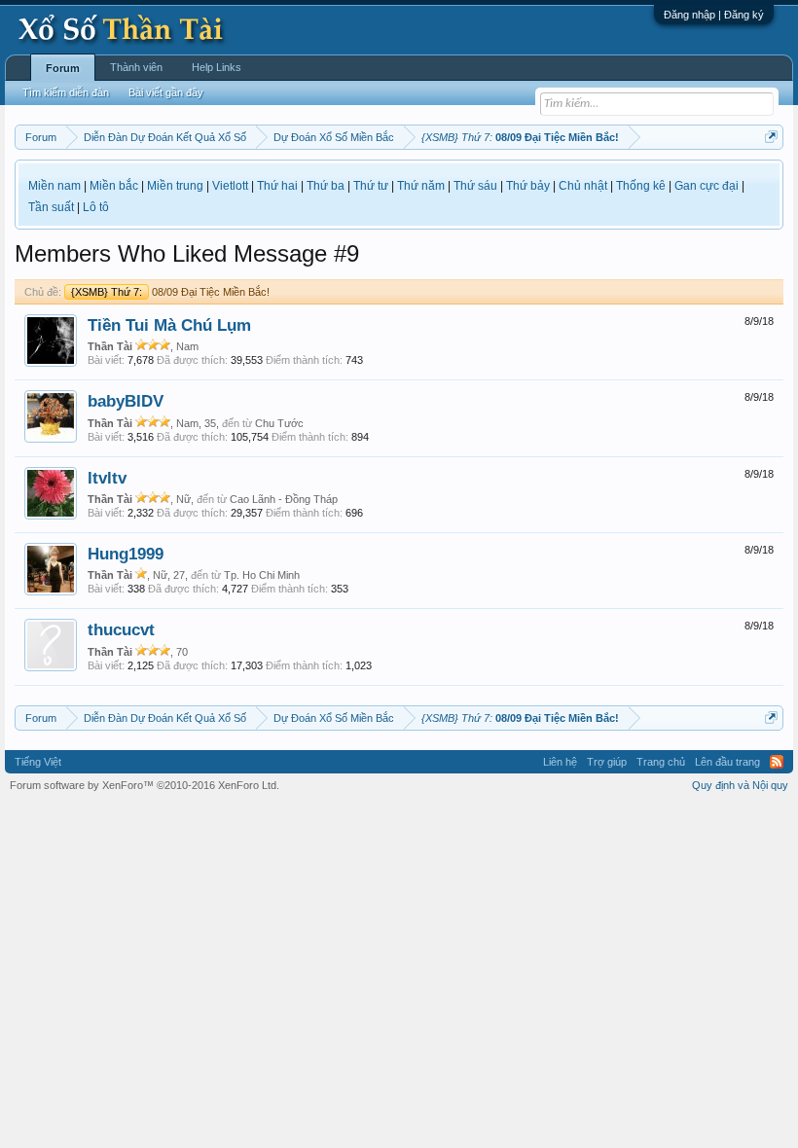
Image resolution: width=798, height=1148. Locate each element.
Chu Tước (279, 423)
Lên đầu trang (727, 762)
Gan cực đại (706, 186)
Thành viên (136, 67)
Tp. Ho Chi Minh (262, 575)
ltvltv (107, 477)
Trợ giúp (607, 762)
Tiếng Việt (38, 762)
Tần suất (51, 207)
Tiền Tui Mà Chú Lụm (169, 325)
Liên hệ (560, 762)
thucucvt (121, 629)
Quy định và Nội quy (740, 785)
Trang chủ (660, 762)
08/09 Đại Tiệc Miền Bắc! (170, 292)
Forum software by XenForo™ (144, 785)
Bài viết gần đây (165, 92)
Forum (63, 68)
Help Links (216, 67)
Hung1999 (125, 553)
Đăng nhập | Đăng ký (714, 14)
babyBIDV (125, 401)
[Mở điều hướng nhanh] (771, 136)
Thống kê (641, 186)
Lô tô (96, 207)
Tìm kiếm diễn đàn (65, 92)
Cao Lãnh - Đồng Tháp (284, 499)
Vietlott (230, 186)
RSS (776, 762)
